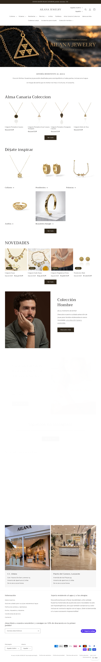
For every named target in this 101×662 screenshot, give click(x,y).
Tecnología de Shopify (31, 655)
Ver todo (50, 137)
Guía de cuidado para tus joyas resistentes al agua (21, 603)
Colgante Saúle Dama (35, 273)
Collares (8, 187)
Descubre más (20, 404)
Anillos (8, 224)
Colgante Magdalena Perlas (60, 273)
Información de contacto (89, 657)
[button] (13, 16)
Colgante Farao (10, 273)
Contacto (8, 617)
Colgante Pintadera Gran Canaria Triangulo (39, 128)
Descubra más (65, 330)
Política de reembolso (45, 655)
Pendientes (41, 187)
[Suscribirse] (38, 631)
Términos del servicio (72, 655)
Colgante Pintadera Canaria (14, 127)
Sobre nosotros (10, 600)
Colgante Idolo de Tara (81, 127)
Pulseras (70, 187)
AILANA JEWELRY (20, 655)
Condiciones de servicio (13, 614)
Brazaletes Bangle (43, 224)
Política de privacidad (58, 655)
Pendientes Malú (79, 273)
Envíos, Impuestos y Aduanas (14, 610)
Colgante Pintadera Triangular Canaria (61, 128)
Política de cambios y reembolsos (16, 607)
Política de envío (84, 655)
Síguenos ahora (50, 439)
